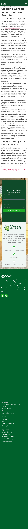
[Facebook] (6, 295)
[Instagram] (2, 295)
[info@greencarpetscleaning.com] (14, 261)
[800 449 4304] (14, 254)
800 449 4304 (14, 257)
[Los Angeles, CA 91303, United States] (14, 247)
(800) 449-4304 (6, 408)
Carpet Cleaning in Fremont (12, 28)
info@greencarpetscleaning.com (14, 264)
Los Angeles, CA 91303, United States (14, 250)
